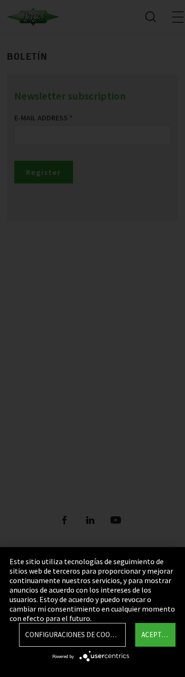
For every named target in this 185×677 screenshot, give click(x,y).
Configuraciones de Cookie (72, 634)
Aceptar (155, 634)
